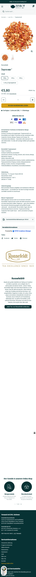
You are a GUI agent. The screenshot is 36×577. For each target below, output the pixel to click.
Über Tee (3, 558)
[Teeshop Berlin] (17, 6)
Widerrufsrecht (5, 547)
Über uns (3, 556)
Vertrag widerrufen (7, 563)
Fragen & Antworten (6, 545)
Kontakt (3, 561)
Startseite (3, 17)
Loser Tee (10, 17)
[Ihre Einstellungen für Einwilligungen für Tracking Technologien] (34, 432)
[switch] (3, 574)
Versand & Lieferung (6, 543)
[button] (33, 6)
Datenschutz (4, 549)
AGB (2, 554)
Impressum (4, 552)
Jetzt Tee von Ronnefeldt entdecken (18, 307)
